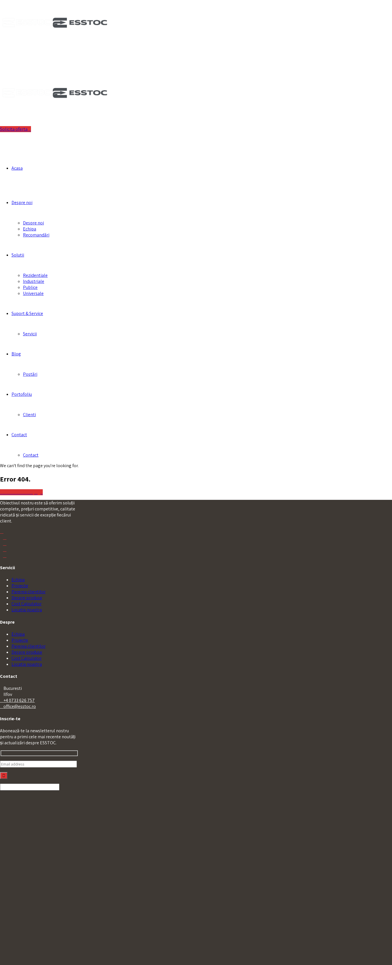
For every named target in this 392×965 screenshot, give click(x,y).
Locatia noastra (26, 610)
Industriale (33, 281)
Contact (19, 435)
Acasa (17, 168)
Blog (16, 354)
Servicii (30, 334)
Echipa (29, 229)
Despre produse (26, 598)
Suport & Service (27, 313)
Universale (33, 293)
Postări (30, 374)
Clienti (29, 415)
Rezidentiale (35, 275)
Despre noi (21, 202)
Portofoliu (21, 394)
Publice (30, 287)
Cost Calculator (26, 604)
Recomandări (36, 235)
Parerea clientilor (28, 592)
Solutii (17, 255)
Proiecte (19, 586)
